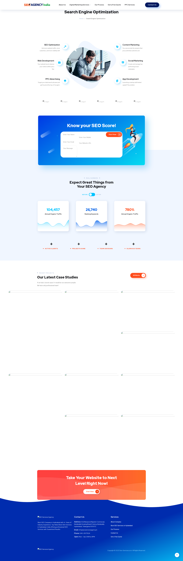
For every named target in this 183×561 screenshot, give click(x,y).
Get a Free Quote (114, 5)
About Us (62, 5)
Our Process (99, 5)
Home (81, 19)
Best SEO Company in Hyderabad (49, 522)
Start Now (112, 135)
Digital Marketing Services (79, 5)
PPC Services (130, 5)
